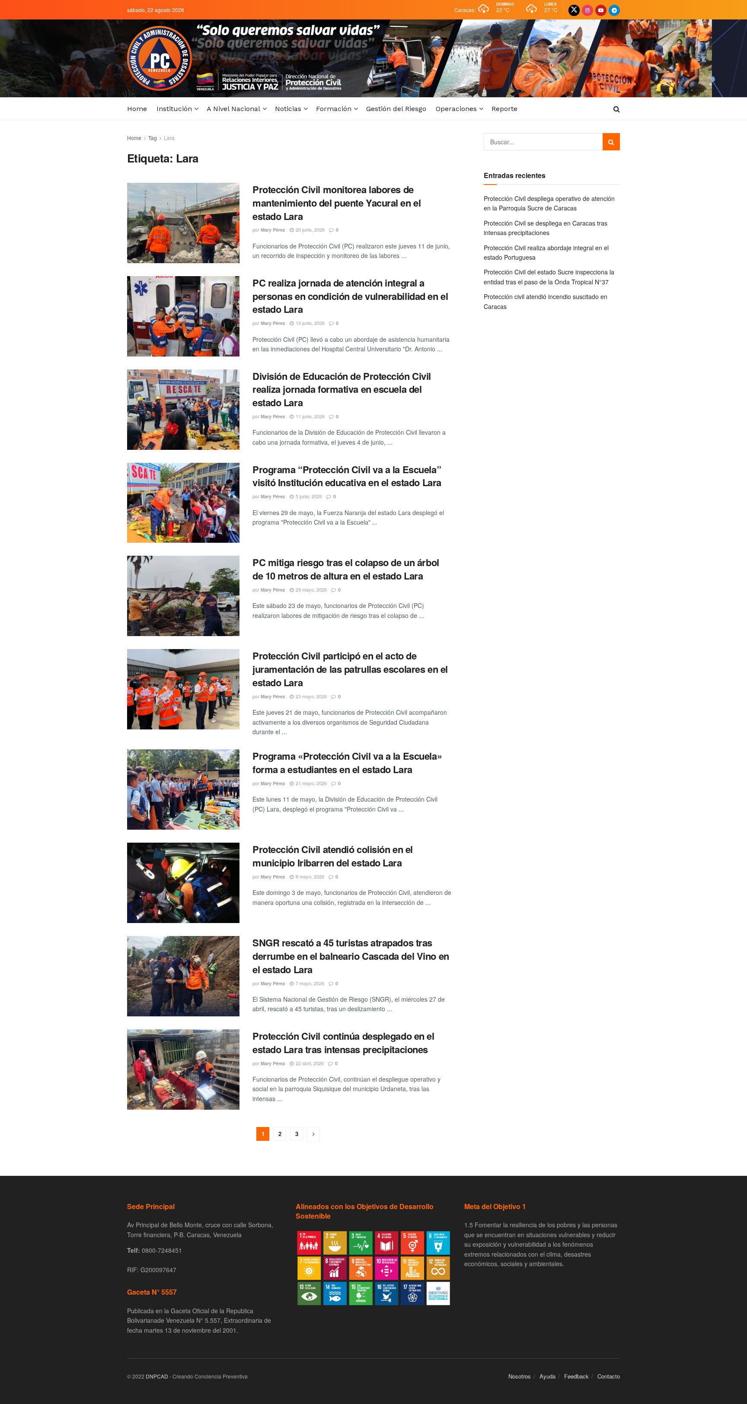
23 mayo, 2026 (310, 696)
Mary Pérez (273, 229)
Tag (152, 137)
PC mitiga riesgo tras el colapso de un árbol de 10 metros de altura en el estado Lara (345, 569)
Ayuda (547, 1376)
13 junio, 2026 (309, 322)
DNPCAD (157, 1376)
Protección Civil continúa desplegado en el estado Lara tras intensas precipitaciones (343, 1042)
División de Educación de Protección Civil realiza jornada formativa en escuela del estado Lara (341, 389)
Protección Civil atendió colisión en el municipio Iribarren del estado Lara (332, 855)
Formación (333, 109)
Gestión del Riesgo (396, 109)
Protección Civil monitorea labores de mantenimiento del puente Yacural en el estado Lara (336, 202)
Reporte (504, 109)
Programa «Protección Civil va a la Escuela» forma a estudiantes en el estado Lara (347, 762)
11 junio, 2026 (309, 416)
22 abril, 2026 (309, 1063)
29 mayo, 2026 (310, 589)
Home (137, 109)
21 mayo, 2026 (310, 783)
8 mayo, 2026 (309, 876)
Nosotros (519, 1376)
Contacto (608, 1376)
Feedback (576, 1376)
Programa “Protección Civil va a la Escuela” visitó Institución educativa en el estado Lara (346, 476)
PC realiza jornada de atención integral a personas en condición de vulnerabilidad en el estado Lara (350, 296)
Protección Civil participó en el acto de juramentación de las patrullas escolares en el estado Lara (350, 669)
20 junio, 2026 (309, 229)
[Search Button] (611, 141)
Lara (169, 137)
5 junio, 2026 (308, 496)
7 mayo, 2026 (309, 983)
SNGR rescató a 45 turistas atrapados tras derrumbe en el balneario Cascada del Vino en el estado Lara (350, 956)
